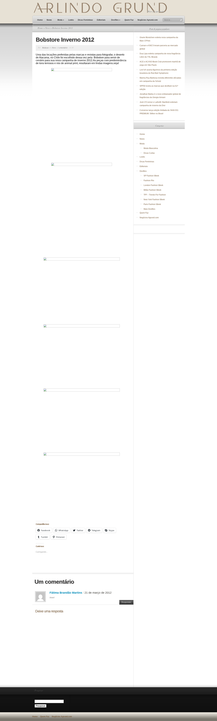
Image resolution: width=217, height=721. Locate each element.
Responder (126, 602)
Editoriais (101, 20)
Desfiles (115, 20)
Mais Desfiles (149, 209)
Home (40, 20)
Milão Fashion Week (152, 190)
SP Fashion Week (151, 176)
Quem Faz (129, 20)
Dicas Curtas (149, 153)
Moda (61, 20)
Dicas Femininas (85, 20)
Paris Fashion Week (152, 204)
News (49, 20)
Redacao (45, 47)
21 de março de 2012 (98, 592)
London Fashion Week (153, 185)
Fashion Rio (149, 180)
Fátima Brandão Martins (66, 592)
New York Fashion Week (154, 199)
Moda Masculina (151, 148)
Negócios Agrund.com (148, 20)
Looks (71, 20)
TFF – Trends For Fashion (155, 195)
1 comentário (63, 47)
